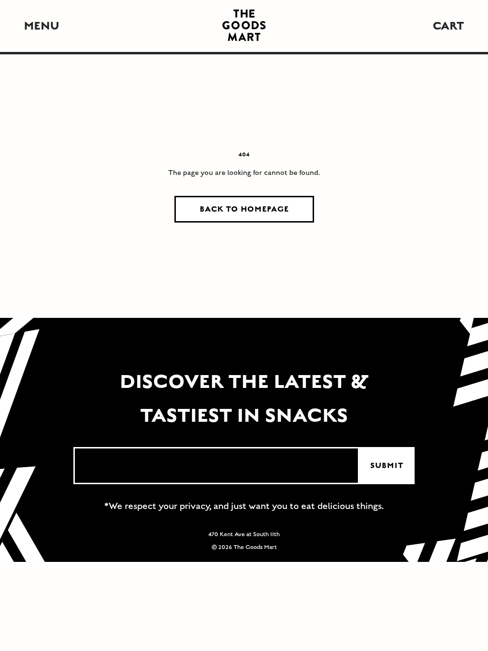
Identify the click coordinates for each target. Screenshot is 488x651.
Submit (387, 465)
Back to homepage (244, 209)
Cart (448, 26)
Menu (42, 26)
